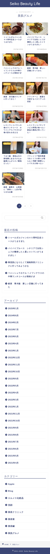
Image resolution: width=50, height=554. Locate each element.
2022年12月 (14, 357)
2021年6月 (13, 449)
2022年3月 (13, 400)
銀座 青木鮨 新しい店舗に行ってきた (25, 285)
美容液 (11, 519)
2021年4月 (13, 463)
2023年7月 (13, 329)
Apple (11, 484)
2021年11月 (14, 414)
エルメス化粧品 (16, 498)
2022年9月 (13, 378)
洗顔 (10, 505)
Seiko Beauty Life (25, 3)
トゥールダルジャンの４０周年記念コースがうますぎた (25, 239)
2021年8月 (13, 435)
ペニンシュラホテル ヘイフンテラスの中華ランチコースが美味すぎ (26, 275)
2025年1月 (13, 308)
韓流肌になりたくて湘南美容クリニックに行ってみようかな (25, 264)
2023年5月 (13, 336)
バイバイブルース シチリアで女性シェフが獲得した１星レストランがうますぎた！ (25, 251)
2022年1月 (13, 406)
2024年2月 (13, 322)
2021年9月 (13, 428)
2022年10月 (14, 371)
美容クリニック (16, 512)
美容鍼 (11, 526)
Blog (10, 491)
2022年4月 (13, 392)
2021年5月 (13, 456)
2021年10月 (14, 420)
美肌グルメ (13, 533)
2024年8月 (13, 315)
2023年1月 (13, 350)
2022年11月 (14, 364)
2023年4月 (13, 343)
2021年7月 (13, 442)
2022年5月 (13, 385)
